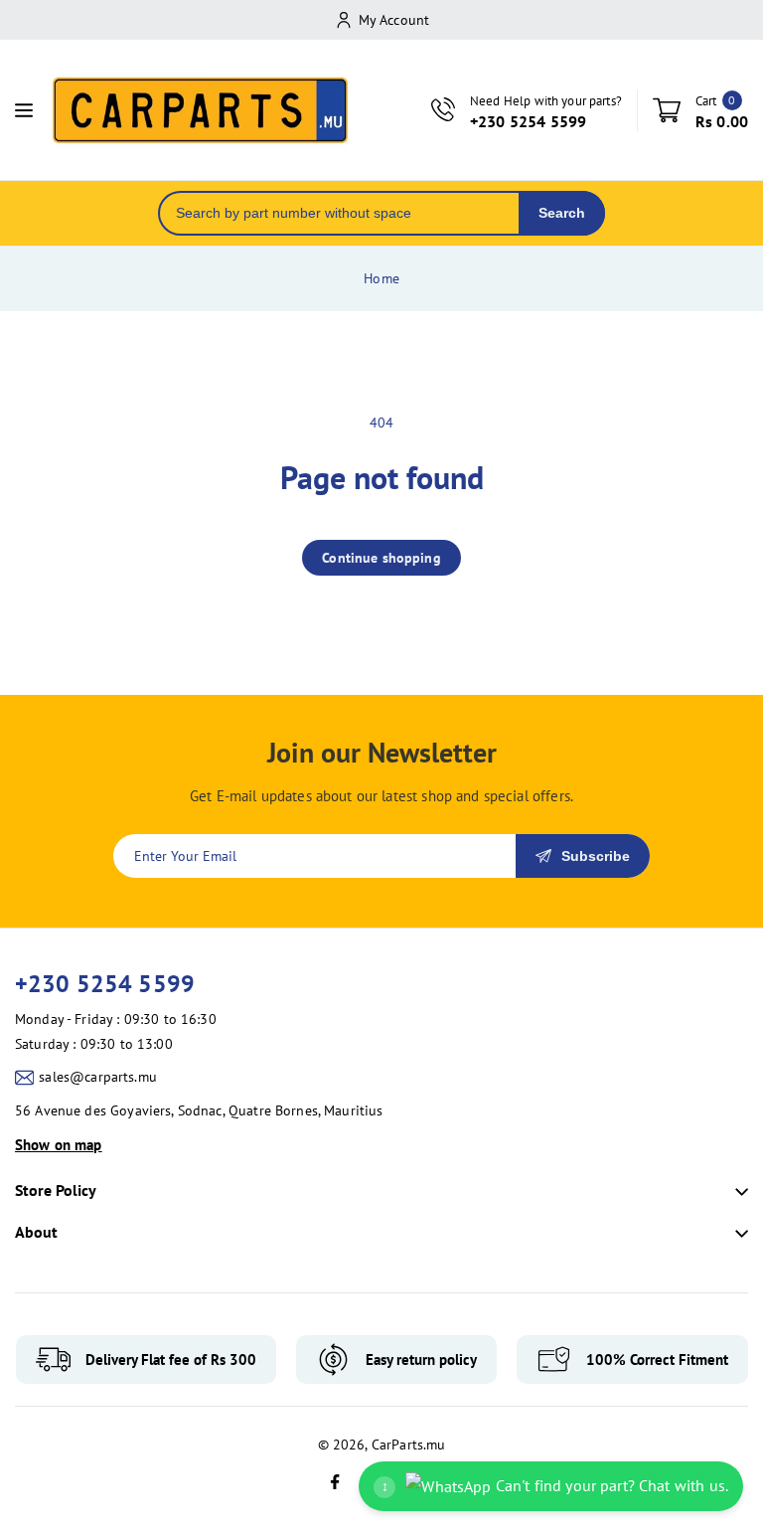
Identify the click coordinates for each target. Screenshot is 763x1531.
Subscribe (595, 856)
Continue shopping (381, 558)
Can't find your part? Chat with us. (555, 1485)
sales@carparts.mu (98, 1077)
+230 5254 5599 (105, 983)
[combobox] (339, 213)
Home (381, 278)
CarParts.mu (409, 1444)
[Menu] (24, 110)
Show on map (58, 1144)
